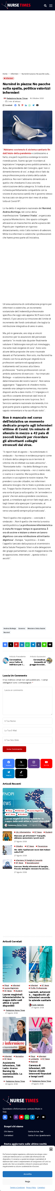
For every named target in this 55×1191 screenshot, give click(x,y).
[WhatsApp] (27, 1117)
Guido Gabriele (38, 1005)
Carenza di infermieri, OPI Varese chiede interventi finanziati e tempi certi (40, 1071)
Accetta (28, 1174)
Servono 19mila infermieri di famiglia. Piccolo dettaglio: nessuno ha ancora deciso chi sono (31, 867)
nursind (7, 632)
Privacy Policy (31, 1188)
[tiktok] (38, 1117)
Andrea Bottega (10, 628)
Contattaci (41, 1188)
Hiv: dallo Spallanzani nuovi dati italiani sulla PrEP (32, 851)
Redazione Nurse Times (17, 98)
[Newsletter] (43, 1117)
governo (21, 628)
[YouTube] (21, 1117)
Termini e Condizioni (17, 1188)
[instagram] (16, 1117)
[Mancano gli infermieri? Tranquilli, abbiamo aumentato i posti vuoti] (7, 836)
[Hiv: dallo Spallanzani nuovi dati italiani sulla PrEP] (7, 850)
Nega (27, 1181)
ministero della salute (36, 628)
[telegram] (32, 1117)
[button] (51, 1149)
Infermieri (14, 74)
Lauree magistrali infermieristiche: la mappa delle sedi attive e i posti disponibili (27, 819)
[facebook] (5, 1117)
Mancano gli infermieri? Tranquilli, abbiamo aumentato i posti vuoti (30, 837)
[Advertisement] (27, 42)
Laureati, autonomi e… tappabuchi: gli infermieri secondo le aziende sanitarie (40, 996)
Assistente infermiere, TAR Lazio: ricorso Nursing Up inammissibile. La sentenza (12, 1069)
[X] (10, 1117)
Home (5, 74)
